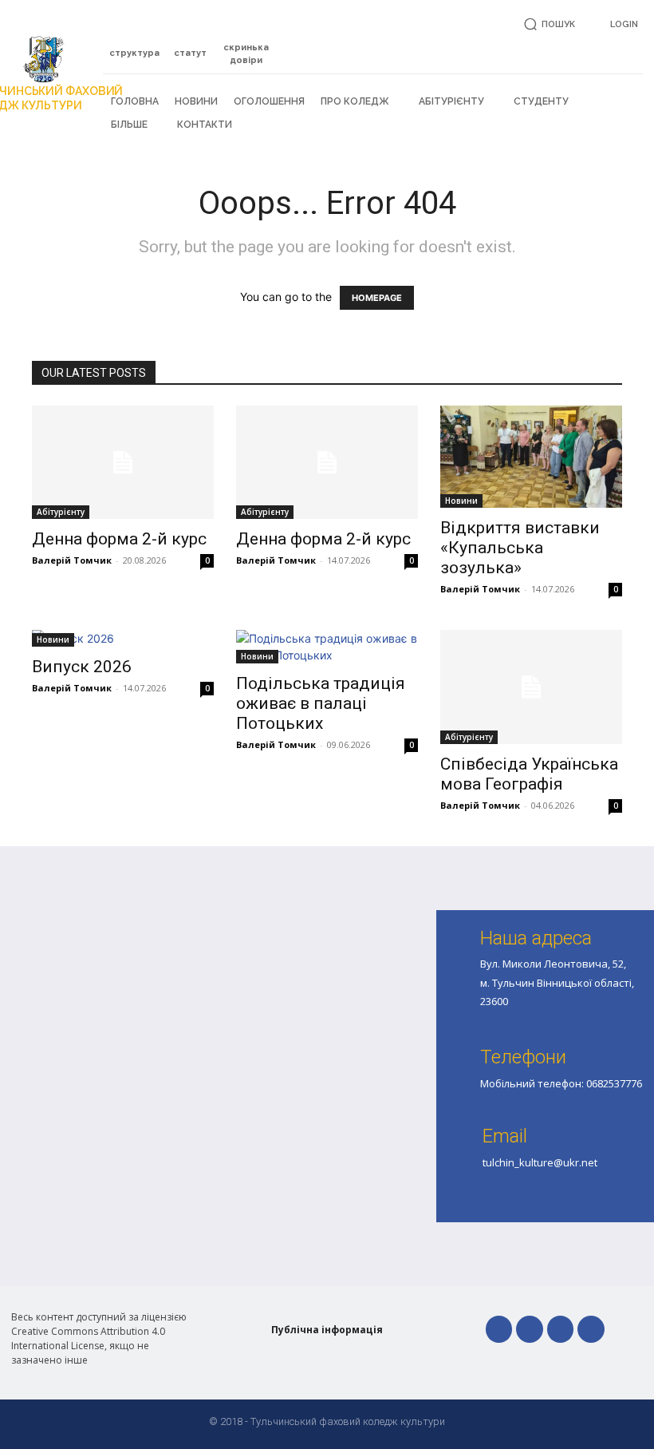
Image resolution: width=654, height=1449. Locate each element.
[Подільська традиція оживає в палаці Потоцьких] (327, 646)
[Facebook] (499, 1329)
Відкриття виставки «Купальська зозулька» (520, 547)
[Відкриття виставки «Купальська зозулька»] (531, 457)
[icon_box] (135, 45)
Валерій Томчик (72, 560)
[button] (546, 24)
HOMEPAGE (377, 297)
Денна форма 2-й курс (119, 538)
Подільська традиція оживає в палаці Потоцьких (320, 703)
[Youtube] (591, 1329)
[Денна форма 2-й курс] (123, 463)
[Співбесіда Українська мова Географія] (531, 687)
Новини (461, 500)
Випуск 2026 (82, 666)
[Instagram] (560, 1329)
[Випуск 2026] (123, 638)
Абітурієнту (61, 511)
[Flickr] (529, 1329)
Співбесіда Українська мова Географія (529, 774)
